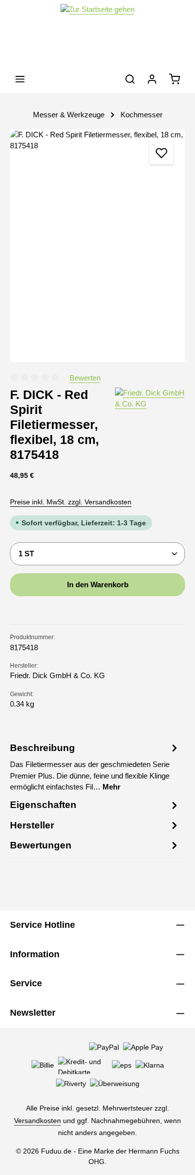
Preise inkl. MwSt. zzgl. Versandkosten (71, 502)
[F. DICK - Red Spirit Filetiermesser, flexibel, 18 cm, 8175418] (97, 245)
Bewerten (85, 378)
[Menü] (20, 79)
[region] (97, 245)
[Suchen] (130, 79)
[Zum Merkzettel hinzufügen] (161, 152)
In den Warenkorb (97, 585)
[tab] (95, 766)
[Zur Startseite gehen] (97, 32)
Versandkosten (37, 1121)
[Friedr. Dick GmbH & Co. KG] (150, 425)
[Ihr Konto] (152, 79)
